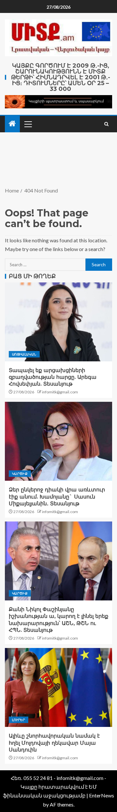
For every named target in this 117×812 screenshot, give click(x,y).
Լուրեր (18, 720)
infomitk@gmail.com (60, 392)
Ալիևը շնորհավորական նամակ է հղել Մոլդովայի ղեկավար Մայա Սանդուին (54, 743)
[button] (27, 124)
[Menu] (27, 124)
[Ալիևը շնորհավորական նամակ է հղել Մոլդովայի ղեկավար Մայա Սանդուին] (58, 687)
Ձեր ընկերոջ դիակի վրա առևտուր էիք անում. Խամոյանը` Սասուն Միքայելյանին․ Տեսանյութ (57, 497)
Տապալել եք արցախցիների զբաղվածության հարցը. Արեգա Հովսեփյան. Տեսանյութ (53, 377)
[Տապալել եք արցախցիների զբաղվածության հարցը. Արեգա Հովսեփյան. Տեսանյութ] (58, 321)
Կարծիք (20, 474)
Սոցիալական (24, 354)
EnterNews (101, 795)
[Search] (106, 124)
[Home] (12, 123)
